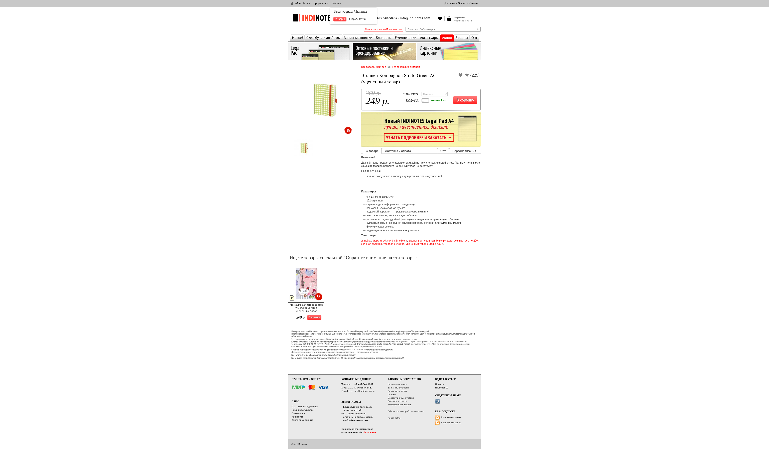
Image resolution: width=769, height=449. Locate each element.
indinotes (320, 17)
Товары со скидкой (451, 417)
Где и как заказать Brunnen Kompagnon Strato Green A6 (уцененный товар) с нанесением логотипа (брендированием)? (347, 358)
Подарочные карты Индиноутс (381, 29)
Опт (474, 38)
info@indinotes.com (415, 18)
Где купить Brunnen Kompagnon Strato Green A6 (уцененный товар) (323, 355)
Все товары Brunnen (373, 67)
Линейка (366, 240)
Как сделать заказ (397, 384)
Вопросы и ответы (397, 401)
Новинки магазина (451, 422)
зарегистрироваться (316, 3)
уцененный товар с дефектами (424, 243)
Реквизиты (297, 417)
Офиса (403, 240)
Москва (336, 3)
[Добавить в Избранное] (460, 76)
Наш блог (440, 387)
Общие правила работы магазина (406, 411)
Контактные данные (302, 420)
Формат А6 (379, 240)
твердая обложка (393, 243)
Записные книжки (358, 38)
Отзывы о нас (299, 413)
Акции (447, 38)
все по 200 (471, 240)
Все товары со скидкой (406, 67)
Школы (413, 240)
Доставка (449, 3)
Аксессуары (429, 38)
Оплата (462, 3)
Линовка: (411, 94)
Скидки (473, 3)
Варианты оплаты (397, 391)
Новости (439, 384)
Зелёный (392, 240)
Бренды (462, 38)
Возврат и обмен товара (401, 398)
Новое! (297, 38)
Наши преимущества (303, 410)
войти (297, 3)
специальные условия (367, 352)
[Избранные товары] (440, 18)
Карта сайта (394, 418)
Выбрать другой (357, 19)
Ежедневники (405, 38)
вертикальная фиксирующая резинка (440, 240)
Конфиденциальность (399, 404)
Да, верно (339, 19)
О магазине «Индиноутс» (305, 406)
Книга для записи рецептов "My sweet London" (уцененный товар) (306, 308)
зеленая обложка (371, 243)
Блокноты (383, 38)
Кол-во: (413, 100)
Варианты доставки (398, 387)
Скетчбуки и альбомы (323, 38)
